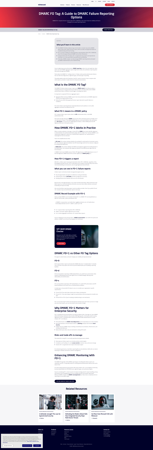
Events (65, 433)
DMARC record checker (79, 217)
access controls (76, 343)
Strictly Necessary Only (27, 445)
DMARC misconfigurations (73, 321)
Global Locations (107, 431)
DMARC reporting (77, 68)
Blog (65, 437)
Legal (75, 444)
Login (109, 1)
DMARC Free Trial (108, 29)
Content (43, 33)
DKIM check (58, 146)
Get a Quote (110, 4)
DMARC (70, 118)
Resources (66, 434)
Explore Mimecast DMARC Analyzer (65, 381)
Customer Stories (67, 436)
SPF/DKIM (68, 176)
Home (39, 33)
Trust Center (66, 439)
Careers (99, 1)
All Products (53, 431)
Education (53, 433)
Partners (53, 434)
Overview (40, 431)
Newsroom (66, 431)
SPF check (58, 141)
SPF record (59, 121)
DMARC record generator (75, 374)
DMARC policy (86, 153)
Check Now (61, 243)
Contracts (64, 444)
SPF (76, 114)
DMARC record (81, 88)
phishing (80, 323)
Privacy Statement (70, 444)
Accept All (37, 445)
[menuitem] (62, 5)
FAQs (61, 444)
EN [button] (91, 1)
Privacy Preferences (79, 444)
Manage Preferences (8, 445)
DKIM (81, 131)
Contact (113, 1)
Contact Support (107, 434)
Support (104, 1)
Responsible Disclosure (88, 444)
